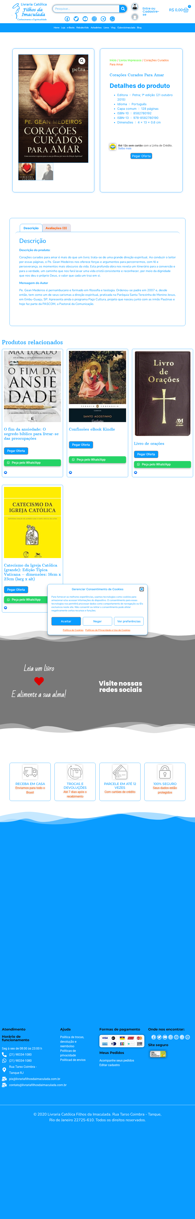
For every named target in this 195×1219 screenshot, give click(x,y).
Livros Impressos (130, 60)
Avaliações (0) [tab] (56, 228)
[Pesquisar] (123, 8)
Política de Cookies (73, 630)
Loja (63, 27)
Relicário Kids (82, 27)
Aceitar (66, 621)
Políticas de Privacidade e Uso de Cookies (107, 630)
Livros (106, 27)
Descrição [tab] (31, 228)
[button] (142, 589)
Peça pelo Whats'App (26, 462)
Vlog (113, 27)
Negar (97, 621)
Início (113, 60)
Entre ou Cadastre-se (151, 11)
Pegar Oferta (141, 156)
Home (56, 27)
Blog (139, 27)
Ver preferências (129, 621)
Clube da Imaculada (126, 27)
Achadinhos (96, 27)
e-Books (70, 27)
